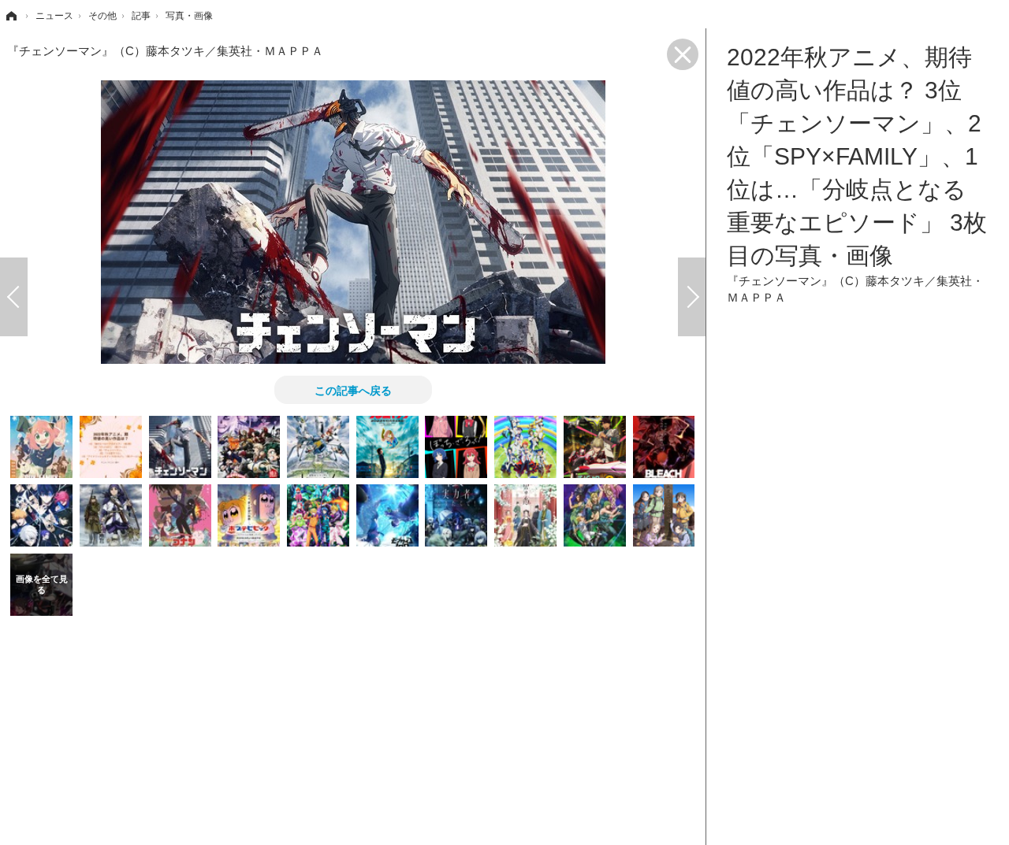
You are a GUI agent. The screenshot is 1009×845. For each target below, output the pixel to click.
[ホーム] (10, 15)
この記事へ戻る (353, 389)
